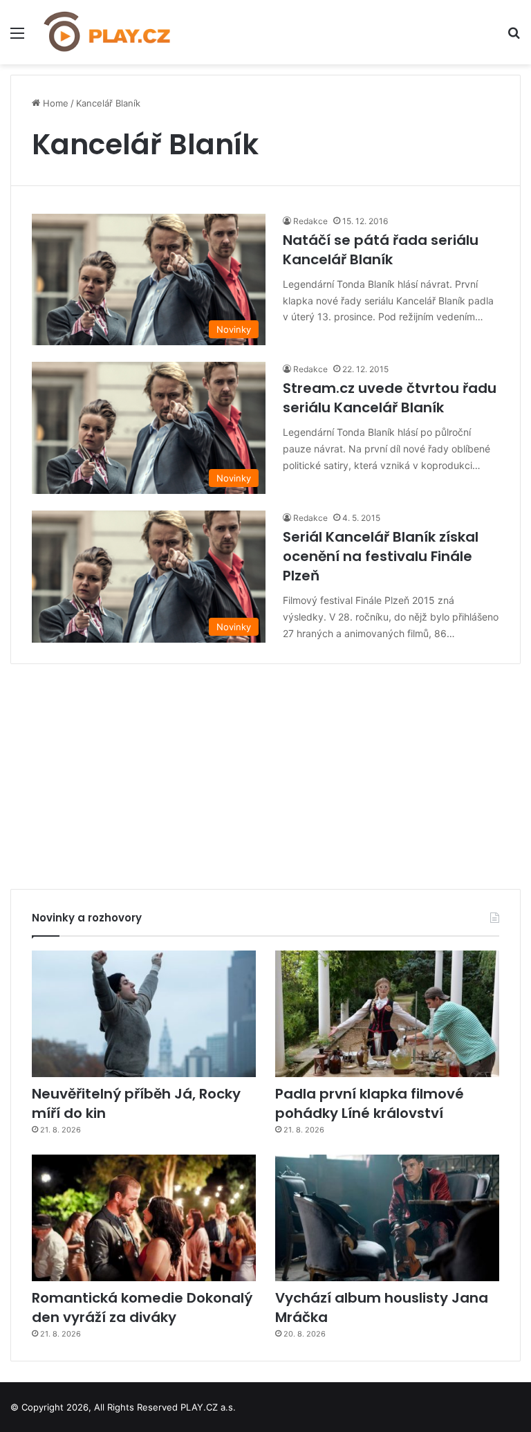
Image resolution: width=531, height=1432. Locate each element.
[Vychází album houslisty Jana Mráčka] (387, 1218)
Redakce (310, 221)
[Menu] (17, 37)
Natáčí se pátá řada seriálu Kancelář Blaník (380, 249)
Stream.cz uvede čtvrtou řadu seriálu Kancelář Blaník (389, 397)
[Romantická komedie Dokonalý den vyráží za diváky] (144, 1218)
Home (54, 103)
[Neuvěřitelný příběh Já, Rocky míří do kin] (144, 1014)
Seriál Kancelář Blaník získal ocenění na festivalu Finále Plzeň (380, 556)
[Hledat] (514, 37)
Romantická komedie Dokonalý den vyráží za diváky (142, 1307)
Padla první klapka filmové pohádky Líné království (369, 1103)
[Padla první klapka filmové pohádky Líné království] (387, 1014)
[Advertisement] (265, 771)
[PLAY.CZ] (108, 32)
